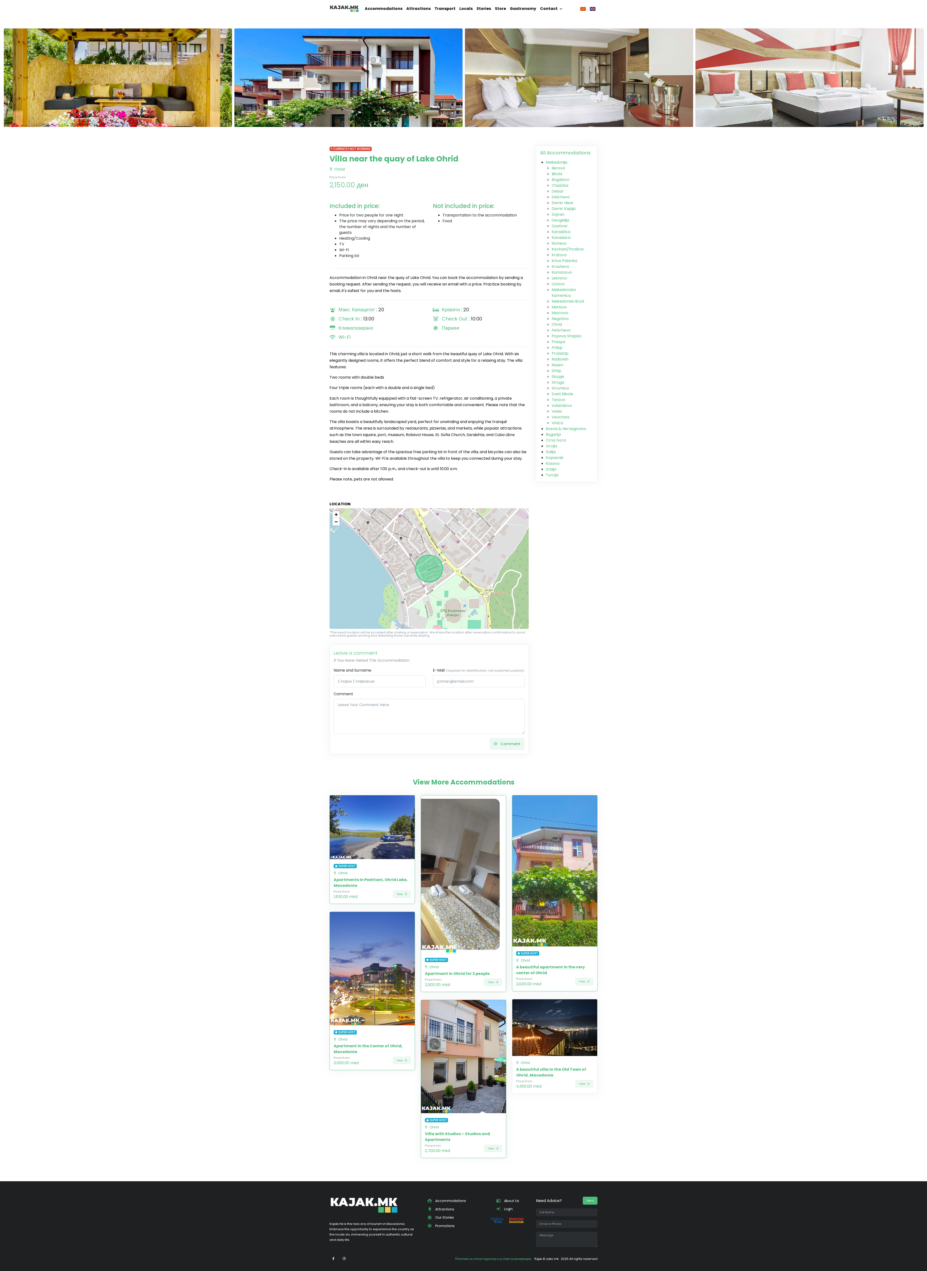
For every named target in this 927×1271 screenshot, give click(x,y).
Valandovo (562, 405)
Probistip (560, 353)
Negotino (560, 318)
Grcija (551, 446)
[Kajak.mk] (344, 8)
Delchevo (561, 197)
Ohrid (339, 169)
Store (500, 8)
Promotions (444, 1225)
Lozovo (558, 284)
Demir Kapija (564, 208)
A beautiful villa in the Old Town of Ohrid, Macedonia (551, 1072)
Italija (551, 452)
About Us (511, 1200)
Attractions (418, 8)
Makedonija (556, 162)
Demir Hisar (563, 203)
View (400, 894)
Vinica (557, 423)
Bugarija (553, 434)
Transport (445, 8)
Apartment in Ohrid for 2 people (457, 973)
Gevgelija (560, 220)
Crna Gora (556, 440)
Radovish (560, 359)
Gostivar (560, 226)
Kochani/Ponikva (567, 249)
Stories (484, 8)
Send (590, 1200)
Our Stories (444, 1217)
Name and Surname (352, 670)
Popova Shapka (566, 336)
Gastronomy (523, 8)
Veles (557, 411)
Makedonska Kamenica (564, 292)
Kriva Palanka (564, 261)
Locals (466, 8)
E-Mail (478, 670)
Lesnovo (559, 278)
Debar (558, 191)
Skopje (558, 376)
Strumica (560, 388)
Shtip (556, 371)
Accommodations (383, 8)
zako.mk (552, 1259)
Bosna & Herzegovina (566, 428)
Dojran (558, 214)
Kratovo (559, 255)
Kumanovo (562, 272)
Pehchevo (561, 330)
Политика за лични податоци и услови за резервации (493, 1259)
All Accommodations (565, 152)
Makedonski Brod (568, 301)
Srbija (551, 469)
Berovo (558, 168)
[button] (336, 514)
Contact (549, 8)
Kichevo (559, 243)
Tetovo (558, 400)
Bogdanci (560, 179)
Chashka (560, 185)
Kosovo (553, 463)
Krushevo (560, 266)
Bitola (557, 174)
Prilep (557, 347)
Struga (558, 382)
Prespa (558, 342)
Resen (557, 365)
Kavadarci (561, 237)
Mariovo (559, 307)
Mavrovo (560, 313)
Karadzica (561, 232)
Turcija (552, 475)
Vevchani (560, 417)
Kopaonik (554, 457)
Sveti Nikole (562, 394)
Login (508, 1209)
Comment (343, 694)
